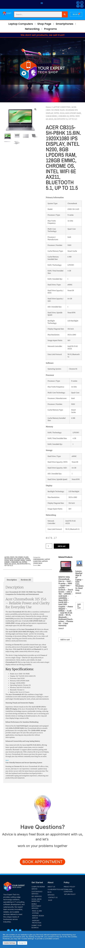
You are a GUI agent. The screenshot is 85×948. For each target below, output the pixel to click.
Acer (39, 565)
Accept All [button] (22, 943)
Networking (32, 29)
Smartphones (64, 24)
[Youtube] (78, 6)
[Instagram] (81, 2)
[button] (41, 3)
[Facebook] (78, 2)
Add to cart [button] (65, 639)
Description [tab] (12, 580)
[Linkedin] (81, 6)
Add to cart (61, 546)
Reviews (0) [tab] (26, 580)
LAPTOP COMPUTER (61, 107)
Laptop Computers (20, 24)
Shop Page (44, 24)
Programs (50, 29)
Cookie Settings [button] (9, 943)
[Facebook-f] (12, 930)
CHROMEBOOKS (38, 559)
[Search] (64, 14)
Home (48, 107)
